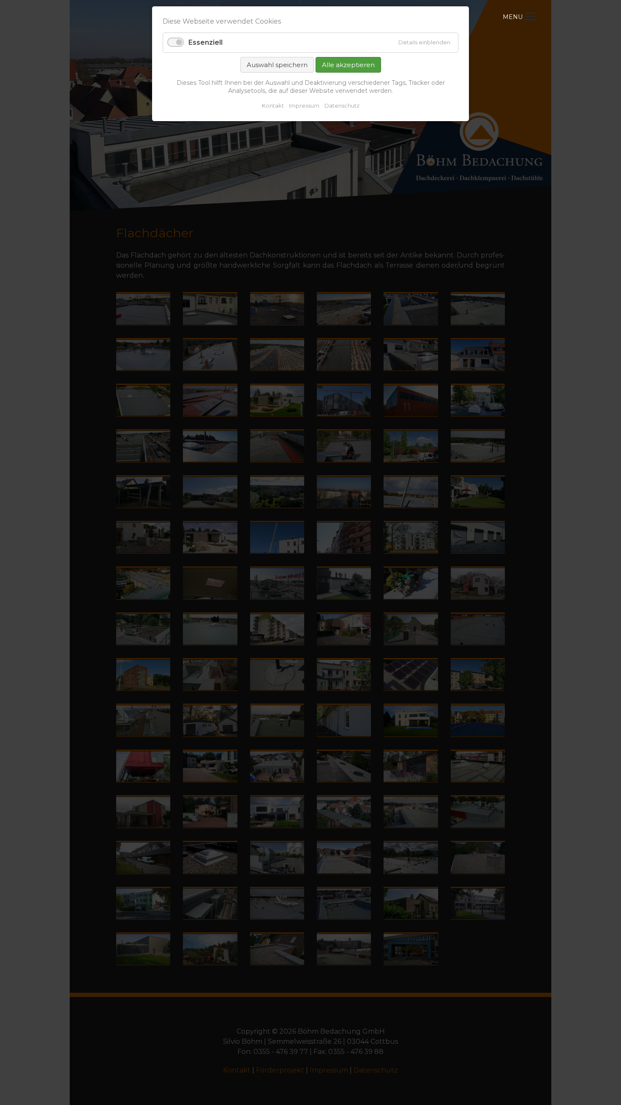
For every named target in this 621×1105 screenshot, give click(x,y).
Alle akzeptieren (348, 65)
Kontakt (273, 105)
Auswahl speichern (277, 65)
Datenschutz (342, 105)
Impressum (304, 105)
